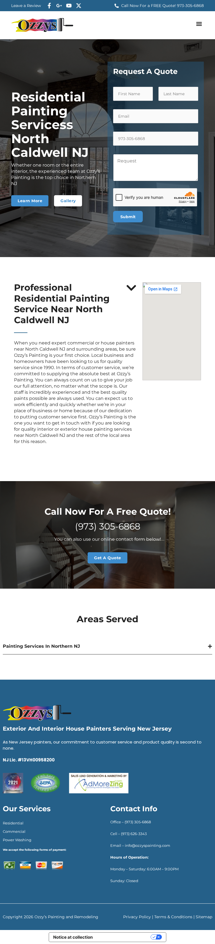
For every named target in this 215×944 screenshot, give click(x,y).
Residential (13, 823)
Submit (127, 216)
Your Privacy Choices (124, 937)
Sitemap (204, 916)
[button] (199, 24)
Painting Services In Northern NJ (41, 646)
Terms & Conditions (173, 916)
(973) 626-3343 (134, 833)
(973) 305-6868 (107, 526)
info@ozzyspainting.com (148, 845)
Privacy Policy (137, 916)
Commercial (14, 831)
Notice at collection (73, 937)
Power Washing (17, 840)
